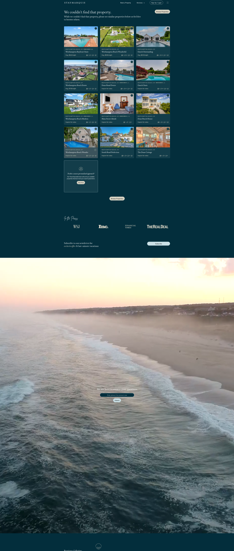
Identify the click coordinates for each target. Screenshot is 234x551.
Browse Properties (162, 11)
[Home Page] (74, 2)
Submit (117, 400)
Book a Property (125, 3)
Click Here (81, 183)
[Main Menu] (167, 2)
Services (140, 3)
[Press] (76, 226)
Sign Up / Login (156, 3)
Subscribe (158, 244)
